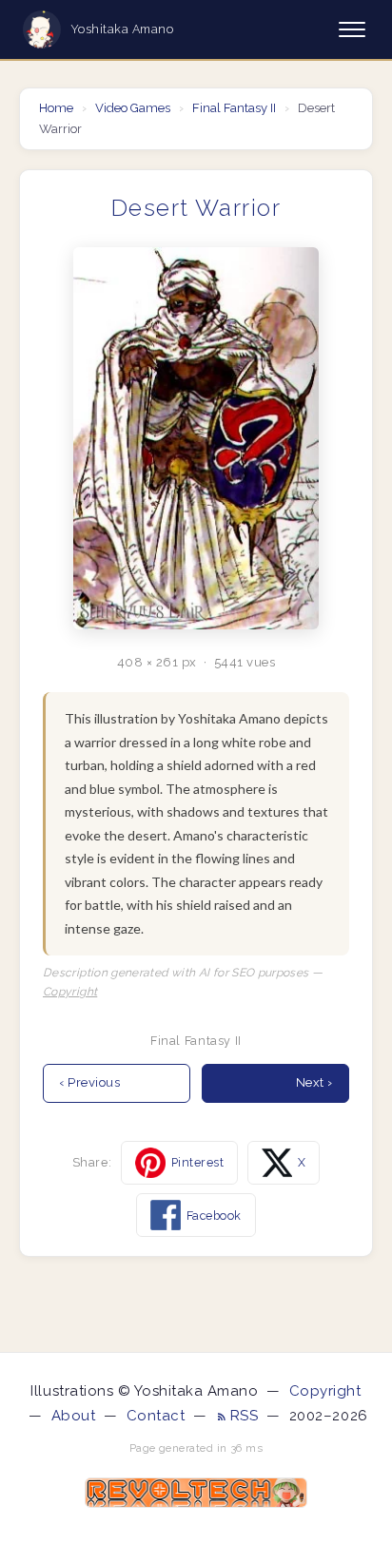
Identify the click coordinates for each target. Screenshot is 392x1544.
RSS (246, 1415)
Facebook (214, 1215)
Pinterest (198, 1162)
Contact (156, 1415)
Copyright (70, 991)
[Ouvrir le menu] (352, 29)
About (73, 1415)
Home (57, 108)
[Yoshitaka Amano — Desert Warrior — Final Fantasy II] (196, 438)
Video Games (132, 108)
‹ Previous (89, 1082)
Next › (314, 1082)
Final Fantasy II (234, 108)
